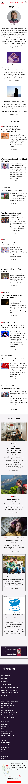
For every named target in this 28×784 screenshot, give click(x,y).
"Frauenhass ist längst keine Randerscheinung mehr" (11, 296)
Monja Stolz (11, 80)
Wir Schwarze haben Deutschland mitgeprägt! (14, 160)
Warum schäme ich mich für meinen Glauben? (11, 244)
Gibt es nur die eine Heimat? (14, 500)
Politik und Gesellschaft (9, 715)
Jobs (2, 752)
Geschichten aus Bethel (14, 574)
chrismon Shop (6, 745)
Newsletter (5, 676)
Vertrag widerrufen (7, 735)
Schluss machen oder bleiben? (15, 537)
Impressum (5, 724)
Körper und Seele (7, 710)
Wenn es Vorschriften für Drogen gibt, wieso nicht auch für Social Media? (13, 327)
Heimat (15, 496)
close (26, 761)
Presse (3, 749)
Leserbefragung (5, 187)
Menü (2, 3)
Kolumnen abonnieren (9, 687)
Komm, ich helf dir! (14, 577)
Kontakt (4, 729)
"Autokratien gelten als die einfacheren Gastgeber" (11, 214)
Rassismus (4, 156)
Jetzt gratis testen (14, 782)
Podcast (4, 679)
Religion (5, 240)
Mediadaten (5, 747)
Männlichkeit (15, 65)
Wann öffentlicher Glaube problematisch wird (11, 130)
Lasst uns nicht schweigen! (11, 389)
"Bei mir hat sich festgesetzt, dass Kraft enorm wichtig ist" (14, 69)
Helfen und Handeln (8, 705)
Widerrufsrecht (6, 733)
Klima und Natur (6, 708)
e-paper (4, 696)
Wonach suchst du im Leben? (12, 191)
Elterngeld (14, 443)
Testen (21, 2)
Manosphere (6, 292)
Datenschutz (5, 726)
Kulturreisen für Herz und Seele (14, 619)
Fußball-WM (7, 210)
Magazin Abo (5, 742)
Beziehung (6, 266)
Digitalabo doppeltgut (9, 690)
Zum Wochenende (7, 684)
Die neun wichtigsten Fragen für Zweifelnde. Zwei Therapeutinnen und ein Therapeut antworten (14, 547)
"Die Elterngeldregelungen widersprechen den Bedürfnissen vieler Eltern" (14, 450)
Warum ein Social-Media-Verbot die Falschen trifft (13, 360)
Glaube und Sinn (6, 703)
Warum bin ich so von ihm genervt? (11, 270)
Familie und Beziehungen (9, 701)
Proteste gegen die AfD (7, 385)
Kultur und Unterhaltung (9, 712)
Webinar (4, 681)
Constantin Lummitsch (12, 551)
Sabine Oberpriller (12, 470)
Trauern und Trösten (8, 717)
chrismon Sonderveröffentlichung (14, 614)
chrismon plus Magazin (10, 693)
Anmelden (25, 2)
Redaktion (4, 759)
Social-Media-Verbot (9, 322)
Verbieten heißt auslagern (14, 102)
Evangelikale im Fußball (10, 126)
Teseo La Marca (12, 512)
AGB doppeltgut (6, 731)
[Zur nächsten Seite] (16, 409)
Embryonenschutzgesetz (14, 99)
